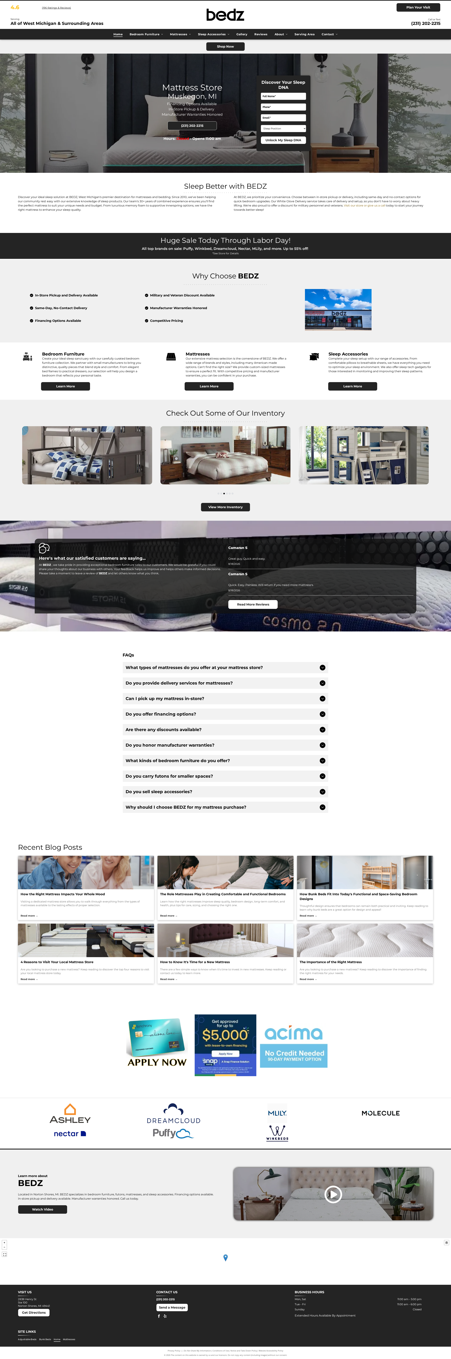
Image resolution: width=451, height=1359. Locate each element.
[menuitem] (118, 34)
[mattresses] (225, 872)
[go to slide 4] (227, 493)
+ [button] (4, 1242)
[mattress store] (86, 872)
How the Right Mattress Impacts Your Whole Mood (63, 894)
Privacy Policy (174, 1350)
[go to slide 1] (218, 493)
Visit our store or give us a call (364, 205)
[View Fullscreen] (4, 1254)
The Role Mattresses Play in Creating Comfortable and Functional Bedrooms (223, 894)
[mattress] (365, 940)
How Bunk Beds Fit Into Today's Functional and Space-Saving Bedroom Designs (358, 896)
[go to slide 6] (232, 493)
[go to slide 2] (221, 493)
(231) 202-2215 (425, 23)
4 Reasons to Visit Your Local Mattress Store (57, 962)
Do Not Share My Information (197, 1350)
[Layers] (446, 1242)
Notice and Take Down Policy (243, 1350)
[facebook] (159, 1317)
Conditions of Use (220, 1350)
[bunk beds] (365, 872)
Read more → (29, 915)
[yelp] (165, 1317)
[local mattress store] (86, 940)
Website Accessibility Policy (271, 1350)
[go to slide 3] (224, 493)
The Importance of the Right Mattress (331, 962)
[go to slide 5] (229, 493)
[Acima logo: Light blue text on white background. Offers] (294, 1045)
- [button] (4, 1247)
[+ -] (225, 1261)
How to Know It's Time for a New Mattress (195, 962)
